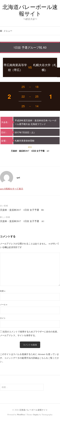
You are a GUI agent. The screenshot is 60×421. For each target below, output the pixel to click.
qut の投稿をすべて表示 (11, 188)
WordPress (21, 414)
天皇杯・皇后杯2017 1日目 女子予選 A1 (22, 221)
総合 (30, 147)
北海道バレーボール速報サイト (30, 10)
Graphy (36, 414)
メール (3, 304)
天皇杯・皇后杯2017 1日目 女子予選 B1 (22, 209)
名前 (2, 291)
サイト (3, 318)
